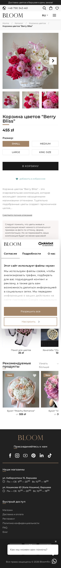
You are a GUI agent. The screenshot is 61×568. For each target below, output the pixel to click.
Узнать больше (44, 365)
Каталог (19, 23)
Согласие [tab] (10, 253)
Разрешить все (30, 311)
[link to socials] (10, 455)
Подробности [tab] (31, 253)
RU (44, 15)
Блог (5, 532)
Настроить (28, 321)
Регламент (9, 518)
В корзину (30, 166)
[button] (54, 16)
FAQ (5, 527)
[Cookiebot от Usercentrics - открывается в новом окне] (43, 244)
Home (6, 23)
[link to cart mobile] (51, 8)
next (53, 61)
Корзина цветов (37, 23)
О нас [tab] (52, 253)
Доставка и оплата (13, 514)
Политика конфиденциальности (21, 523)
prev (8, 61)
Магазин (8, 510)
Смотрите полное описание (17, 215)
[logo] (13, 15)
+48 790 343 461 (18, 8)
